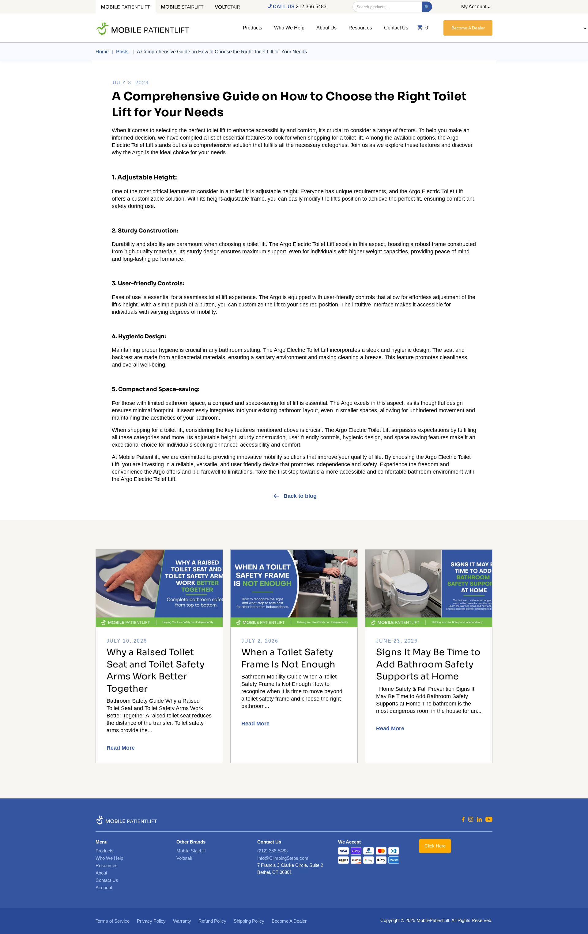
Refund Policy (212, 921)
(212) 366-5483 (272, 850)
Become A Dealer (468, 27)
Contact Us (396, 27)
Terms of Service (113, 921)
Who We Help (289, 27)
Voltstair (184, 858)
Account (104, 887)
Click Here (435, 845)
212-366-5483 (311, 6)
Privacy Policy (151, 921)
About (101, 872)
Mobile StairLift (191, 850)
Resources (360, 27)
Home (102, 51)
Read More (121, 748)
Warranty (182, 921)
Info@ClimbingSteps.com (282, 858)
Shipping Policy (249, 921)
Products (252, 27)
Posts (123, 51)
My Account (473, 6)
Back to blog (300, 496)
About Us (326, 27)
